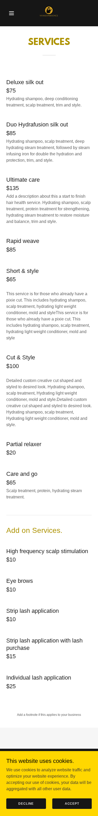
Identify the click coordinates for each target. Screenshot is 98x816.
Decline (26, 803)
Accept (72, 803)
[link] (48, 13)
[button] (11, 13)
